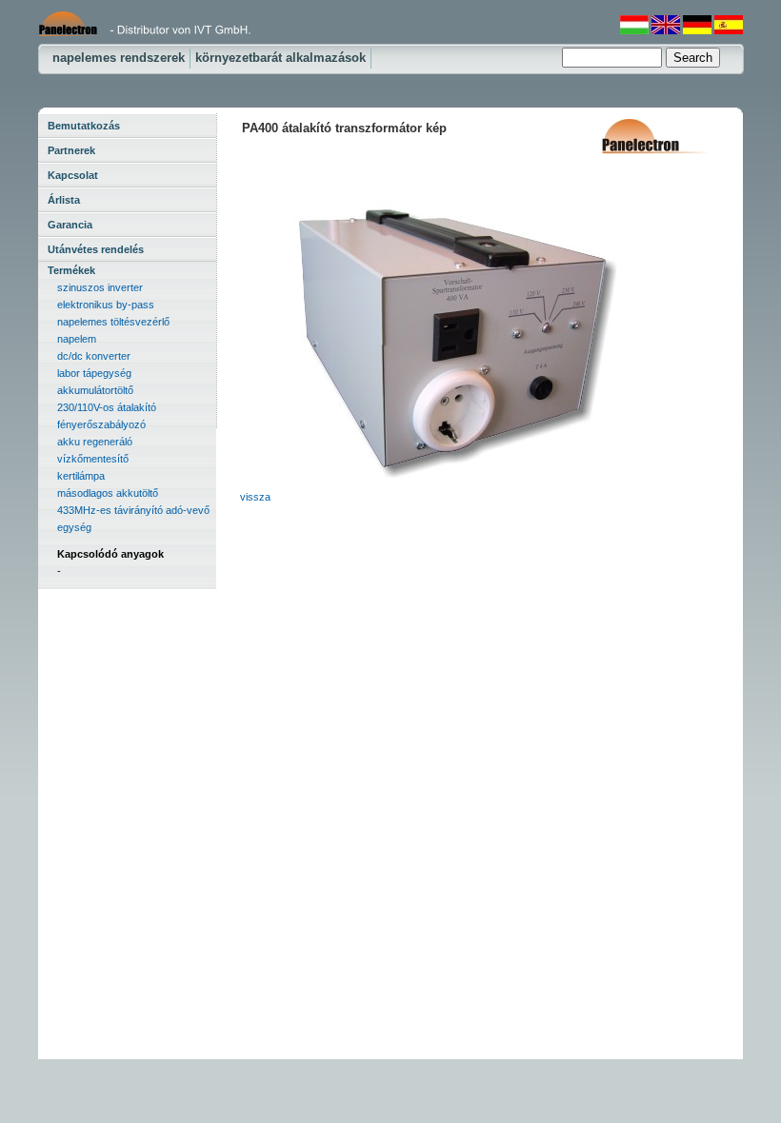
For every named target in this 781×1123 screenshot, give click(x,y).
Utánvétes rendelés (96, 249)
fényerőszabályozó (101, 424)
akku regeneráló (94, 441)
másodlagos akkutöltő (107, 493)
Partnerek (71, 150)
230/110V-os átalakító (106, 407)
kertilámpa (81, 476)
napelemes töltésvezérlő (113, 321)
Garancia (70, 224)
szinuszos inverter (100, 287)
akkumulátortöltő (95, 390)
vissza (255, 496)
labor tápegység (94, 373)
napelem (76, 339)
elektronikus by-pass (105, 304)
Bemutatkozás (84, 125)
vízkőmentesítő (93, 458)
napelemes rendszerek (118, 57)
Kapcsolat (73, 175)
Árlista (64, 200)
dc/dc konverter (93, 356)
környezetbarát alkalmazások (280, 57)
